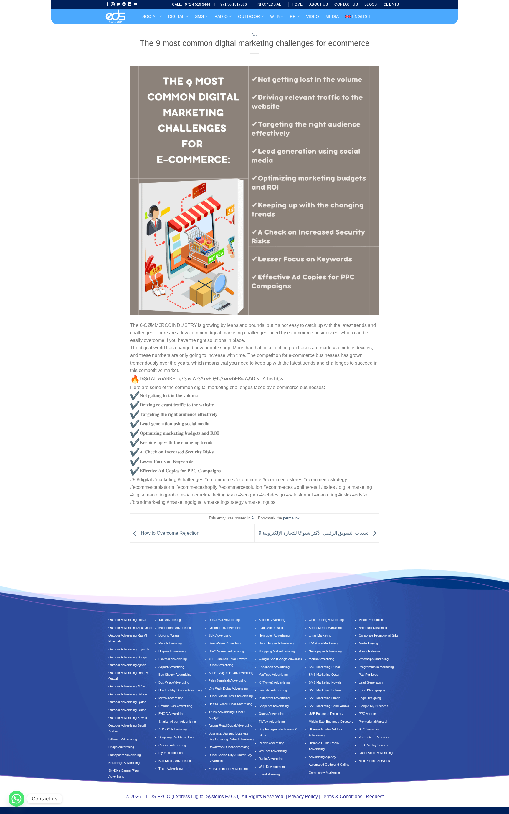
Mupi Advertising (170, 643)
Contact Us (346, 4)
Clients (391, 4)
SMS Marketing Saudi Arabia (329, 706)
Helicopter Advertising (274, 635)
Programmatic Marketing (376, 667)
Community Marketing (324, 772)
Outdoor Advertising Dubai (127, 620)
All (255, 34)
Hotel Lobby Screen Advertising (180, 690)
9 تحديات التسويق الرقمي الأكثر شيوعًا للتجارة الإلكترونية (314, 533)
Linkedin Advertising (273, 690)
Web (275, 16)
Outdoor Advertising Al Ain (126, 686)
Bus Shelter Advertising (174, 674)
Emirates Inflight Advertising (228, 768)
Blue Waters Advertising (225, 643)
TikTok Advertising (272, 721)
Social (150, 16)
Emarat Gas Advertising (175, 706)
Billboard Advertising (122, 739)
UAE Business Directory (326, 713)
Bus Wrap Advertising (173, 682)
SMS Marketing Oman (324, 698)
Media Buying (368, 643)
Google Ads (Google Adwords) (280, 659)
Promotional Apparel (373, 721)
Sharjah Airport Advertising (177, 721)
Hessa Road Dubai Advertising (230, 704)
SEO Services (369, 729)
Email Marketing (320, 635)
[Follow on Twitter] (118, 4)
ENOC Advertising (171, 713)
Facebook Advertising (274, 667)
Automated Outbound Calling (329, 764)
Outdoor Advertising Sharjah (128, 657)
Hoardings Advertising (124, 763)
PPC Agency (368, 713)
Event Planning (269, 774)
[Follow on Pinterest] (124, 4)
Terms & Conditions (341, 796)
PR (293, 16)
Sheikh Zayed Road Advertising (231, 673)
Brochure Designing (373, 627)
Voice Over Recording (374, 737)
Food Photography (372, 690)
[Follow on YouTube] (135, 4)
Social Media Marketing (325, 627)
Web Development (272, 766)
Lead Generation (371, 682)
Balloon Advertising (272, 620)
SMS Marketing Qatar (324, 674)
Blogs (370, 4)
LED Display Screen (373, 745)
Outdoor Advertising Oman (127, 710)
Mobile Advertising (321, 659)
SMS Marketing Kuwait (325, 682)
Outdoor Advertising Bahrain (128, 694)
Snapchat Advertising (274, 706)
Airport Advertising (171, 667)
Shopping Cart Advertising (176, 737)
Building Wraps (169, 635)
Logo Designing (370, 698)
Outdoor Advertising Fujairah (128, 649)
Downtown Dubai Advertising (229, 747)
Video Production (371, 620)
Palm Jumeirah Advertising (227, 680)
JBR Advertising (220, 635)
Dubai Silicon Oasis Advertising (231, 696)
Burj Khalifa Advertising (174, 760)
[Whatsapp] (16, 799)
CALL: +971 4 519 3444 (191, 4)
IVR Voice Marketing (323, 643)
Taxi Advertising (169, 620)
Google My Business (374, 706)
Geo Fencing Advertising (326, 620)
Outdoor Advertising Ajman (127, 665)
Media (332, 16)
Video (312, 16)
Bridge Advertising (121, 747)
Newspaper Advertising (325, 651)
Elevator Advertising (172, 659)
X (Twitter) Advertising (274, 682)
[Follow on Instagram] (113, 4)
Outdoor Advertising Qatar (127, 702)
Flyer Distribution (170, 753)
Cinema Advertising (172, 745)
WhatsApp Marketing (374, 659)
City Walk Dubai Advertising (228, 688)
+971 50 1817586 (232, 4)
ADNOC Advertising (172, 729)
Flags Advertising (271, 627)
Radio (221, 16)
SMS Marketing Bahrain (325, 690)
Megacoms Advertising (175, 627)
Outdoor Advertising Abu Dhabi (130, 627)
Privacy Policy (303, 796)
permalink (291, 518)
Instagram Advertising (274, 698)
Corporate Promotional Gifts (379, 635)
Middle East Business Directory (331, 721)
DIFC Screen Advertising (226, 651)
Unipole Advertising (172, 651)
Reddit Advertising (271, 743)
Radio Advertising (271, 758)
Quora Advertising (271, 713)
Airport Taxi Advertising (225, 627)
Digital (176, 16)
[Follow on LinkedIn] (129, 4)
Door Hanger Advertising (276, 643)
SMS (199, 16)
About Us (318, 4)
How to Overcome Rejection (169, 533)
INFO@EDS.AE (269, 4)
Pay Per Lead (368, 674)
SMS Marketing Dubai (324, 667)
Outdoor (249, 16)
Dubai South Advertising (376, 753)
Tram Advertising (170, 768)
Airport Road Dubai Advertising (230, 725)
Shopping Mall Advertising (277, 651)
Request (375, 796)
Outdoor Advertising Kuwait (127, 718)
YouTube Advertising (273, 674)
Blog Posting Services (374, 760)
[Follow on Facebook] (107, 4)
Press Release (369, 651)
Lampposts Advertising (124, 755)
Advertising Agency (322, 757)
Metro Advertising (170, 698)
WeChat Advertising (273, 751)
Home (297, 4)
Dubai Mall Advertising (224, 620)
